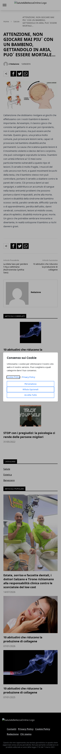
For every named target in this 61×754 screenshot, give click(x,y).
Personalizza (30, 384)
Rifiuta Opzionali (30, 389)
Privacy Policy (28, 377)
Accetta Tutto (30, 395)
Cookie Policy (13, 377)
